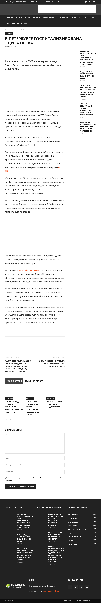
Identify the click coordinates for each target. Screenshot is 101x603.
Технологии (62, 17)
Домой (7, 30)
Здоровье (75, 17)
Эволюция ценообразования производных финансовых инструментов (88, 126)
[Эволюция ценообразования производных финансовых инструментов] (73, 124)
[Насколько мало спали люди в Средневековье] (55, 393)
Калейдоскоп (34, 17)
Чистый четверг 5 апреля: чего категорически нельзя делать (51, 363)
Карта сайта (45, 2)
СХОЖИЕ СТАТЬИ (14, 381)
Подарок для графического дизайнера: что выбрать (87, 74)
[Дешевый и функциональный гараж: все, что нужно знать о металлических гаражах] (73, 87)
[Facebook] (82, 2)
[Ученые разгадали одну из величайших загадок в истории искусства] (14, 393)
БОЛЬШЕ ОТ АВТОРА (34, 381)
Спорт (84, 17)
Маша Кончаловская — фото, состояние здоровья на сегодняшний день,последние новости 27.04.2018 (56, 554)
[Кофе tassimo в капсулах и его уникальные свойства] (41, 534)
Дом (26, 24)
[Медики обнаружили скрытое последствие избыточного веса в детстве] (73, 106)
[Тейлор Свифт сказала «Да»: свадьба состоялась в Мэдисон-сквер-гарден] (35, 393)
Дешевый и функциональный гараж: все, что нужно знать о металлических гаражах (88, 91)
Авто (19, 24)
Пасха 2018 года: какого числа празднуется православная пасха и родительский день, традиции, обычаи (18, 366)
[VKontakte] (90, 2)
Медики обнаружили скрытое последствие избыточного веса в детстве (86, 109)
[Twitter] (86, 2)
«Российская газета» (29, 270)
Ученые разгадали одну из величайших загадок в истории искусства (14, 407)
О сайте (34, 2)
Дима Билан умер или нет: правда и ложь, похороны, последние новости (56, 519)
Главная (10, 17)
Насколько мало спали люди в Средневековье (54, 404)
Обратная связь (59, 2)
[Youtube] (94, 2)
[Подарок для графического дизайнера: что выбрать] (73, 73)
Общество (21, 17)
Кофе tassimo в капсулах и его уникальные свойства (55, 535)
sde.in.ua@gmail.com (51, 591)
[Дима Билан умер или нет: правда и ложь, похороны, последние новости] (41, 516)
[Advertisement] (67, 9)
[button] (93, 17)
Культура (10, 24)
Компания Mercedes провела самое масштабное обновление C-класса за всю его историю (88, 57)
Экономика (48, 17)
